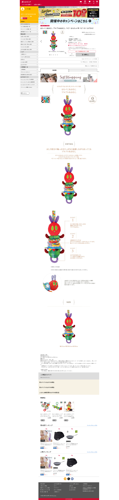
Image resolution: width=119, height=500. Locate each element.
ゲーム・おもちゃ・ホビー (50, 7)
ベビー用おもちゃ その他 (83, 7)
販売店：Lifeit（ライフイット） (88, 32)
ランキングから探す (25, 46)
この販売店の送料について (89, 34)
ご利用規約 (23, 69)
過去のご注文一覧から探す (26, 44)
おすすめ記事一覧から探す (26, 49)
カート (55, 485)
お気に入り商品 (43, 485)
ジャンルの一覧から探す (26, 39)
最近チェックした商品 (45, 487)
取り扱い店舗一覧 (44, 491)
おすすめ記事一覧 (57, 483)
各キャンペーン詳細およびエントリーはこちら (78, 45)
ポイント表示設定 (57, 489)
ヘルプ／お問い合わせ (25, 56)
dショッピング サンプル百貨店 (27, 79)
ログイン (25, 93)
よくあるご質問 (24, 62)
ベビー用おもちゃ (73, 7)
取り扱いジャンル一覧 (45, 489)
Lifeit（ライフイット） (45, 377)
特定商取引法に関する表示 (26, 74)
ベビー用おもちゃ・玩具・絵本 (63, 7)
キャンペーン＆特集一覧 (26, 29)
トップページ (41, 7)
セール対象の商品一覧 (25, 26)
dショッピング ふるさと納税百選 (28, 82)
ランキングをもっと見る (92, 425)
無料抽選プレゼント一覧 (26, 31)
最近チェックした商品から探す (27, 41)
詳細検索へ (23, 21)
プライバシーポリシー (25, 72)
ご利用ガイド (23, 54)
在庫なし (42, 420)
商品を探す (42, 483)
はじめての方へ (24, 64)
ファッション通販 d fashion (26, 87)
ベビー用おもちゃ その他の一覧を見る (88, 61)
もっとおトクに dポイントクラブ (28, 84)
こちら (54, 495)
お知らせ (22, 59)
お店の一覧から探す (25, 36)
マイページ (56, 487)
